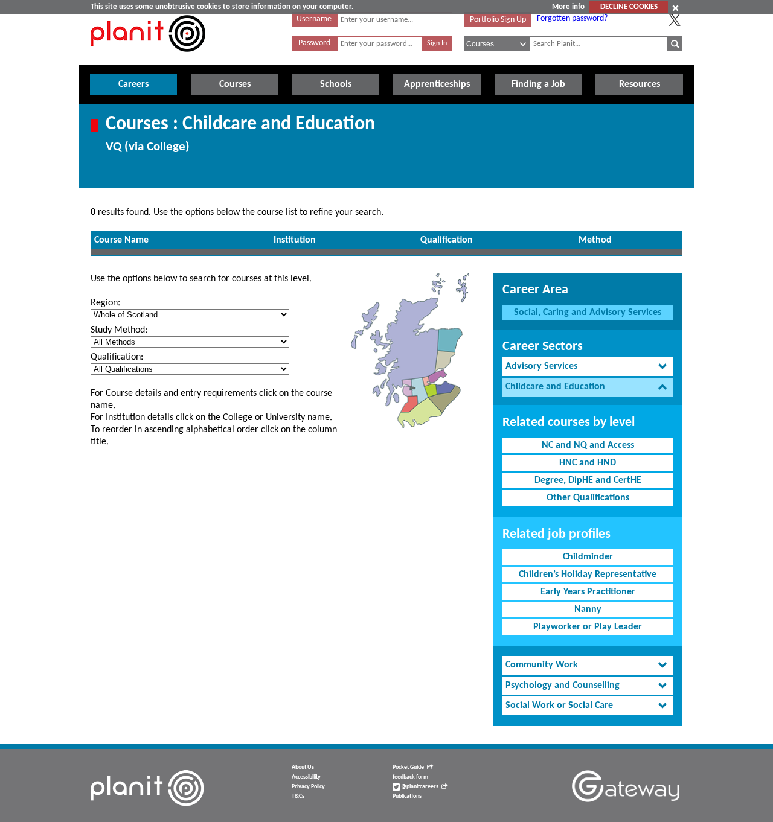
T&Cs (298, 796)
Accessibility (306, 777)
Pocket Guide (408, 767)
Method (595, 240)
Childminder (588, 557)
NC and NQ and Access (588, 445)
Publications (407, 796)
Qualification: (117, 357)
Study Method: (119, 330)
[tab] (587, 366)
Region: (105, 303)
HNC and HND (587, 463)
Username (314, 19)
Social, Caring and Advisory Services (587, 312)
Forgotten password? (572, 18)
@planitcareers (419, 786)
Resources (639, 84)
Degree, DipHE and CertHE (587, 480)
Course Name (121, 240)
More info (568, 7)
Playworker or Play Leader (587, 627)
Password (314, 43)
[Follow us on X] (674, 20)
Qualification (446, 240)
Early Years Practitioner (587, 592)
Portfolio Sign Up (498, 19)
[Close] (675, 7)
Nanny (587, 609)
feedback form (410, 777)
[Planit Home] (148, 58)
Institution (295, 240)
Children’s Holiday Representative (587, 574)
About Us (303, 767)
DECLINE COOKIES (629, 7)
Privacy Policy (308, 786)
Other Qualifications (588, 498)
